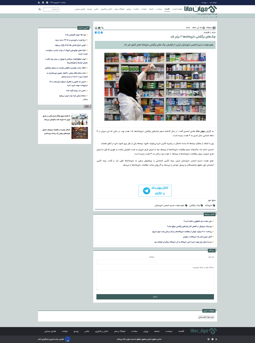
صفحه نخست (177, 9)
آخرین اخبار (83, 28)
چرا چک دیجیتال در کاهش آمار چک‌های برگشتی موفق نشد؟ (189, 226)
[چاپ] (96, 28)
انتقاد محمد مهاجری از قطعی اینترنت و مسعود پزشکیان (65, 67)
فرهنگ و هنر (120, 9)
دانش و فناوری (107, 9)
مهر (209, 200)
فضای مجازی (80, 9)
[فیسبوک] (96, 32)
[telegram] (155, 191)
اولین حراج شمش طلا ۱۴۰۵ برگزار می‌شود (70, 45)
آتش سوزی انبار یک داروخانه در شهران (197, 236)
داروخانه (208, 205)
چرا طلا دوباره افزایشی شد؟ (75, 34)
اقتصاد (167, 9)
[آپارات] (43, 2)
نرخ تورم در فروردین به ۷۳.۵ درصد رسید (70, 40)
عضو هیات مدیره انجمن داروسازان (169, 205)
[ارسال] (99, 28)
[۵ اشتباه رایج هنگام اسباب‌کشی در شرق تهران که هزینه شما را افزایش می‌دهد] (79, 119)
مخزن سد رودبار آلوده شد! (76, 90)
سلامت (136, 9)
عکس (96, 9)
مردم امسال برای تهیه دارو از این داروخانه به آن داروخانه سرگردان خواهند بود (183, 242)
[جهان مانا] (200, 9)
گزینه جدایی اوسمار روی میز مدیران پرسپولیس (199, 15)
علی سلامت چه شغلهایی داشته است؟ (198, 221)
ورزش (129, 9)
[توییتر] (99, 32)
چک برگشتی (194, 205)
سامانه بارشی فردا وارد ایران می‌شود (72, 95)
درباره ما (205, 2)
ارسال (155, 296)
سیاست (159, 9)
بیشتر (85, 99)
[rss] (39, 2)
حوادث (144, 9)
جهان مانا (126, 339)
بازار (86, 106)
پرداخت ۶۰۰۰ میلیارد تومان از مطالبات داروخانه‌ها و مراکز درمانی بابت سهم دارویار (182, 231)
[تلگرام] (47, 2)
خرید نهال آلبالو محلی (206, 317)
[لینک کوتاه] (102, 28)
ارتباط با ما (213, 2)
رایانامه (151, 257)
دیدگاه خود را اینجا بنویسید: (203, 267)
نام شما (211, 257)
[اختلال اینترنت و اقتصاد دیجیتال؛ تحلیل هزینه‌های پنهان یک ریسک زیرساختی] (79, 133)
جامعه (151, 9)
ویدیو (89, 9)
